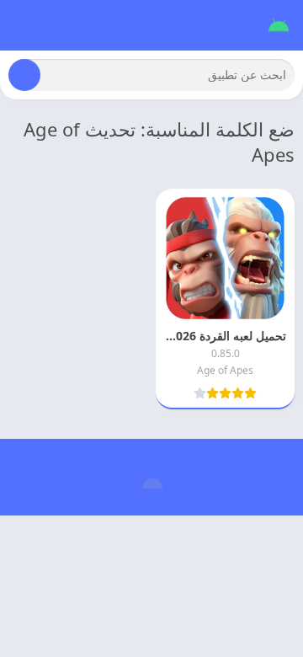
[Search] (24, 75)
